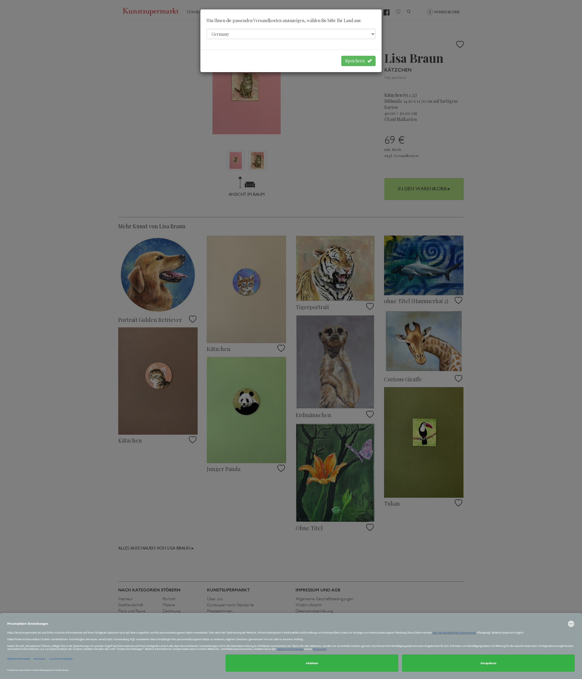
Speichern (356, 61)
